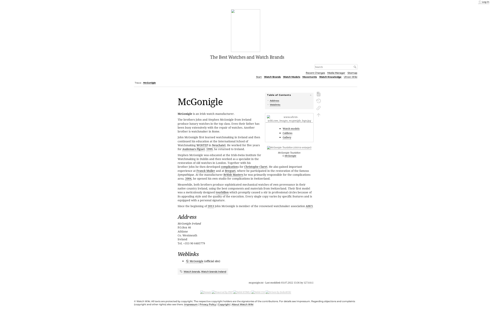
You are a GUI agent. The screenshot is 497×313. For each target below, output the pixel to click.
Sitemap (352, 72)
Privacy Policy (208, 304)
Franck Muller (205, 171)
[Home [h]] (245, 30)
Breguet (230, 171)
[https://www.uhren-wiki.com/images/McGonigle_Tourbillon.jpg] (289, 148)
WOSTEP (202, 145)
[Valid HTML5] (242, 292)
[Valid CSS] (258, 292)
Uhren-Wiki (350, 76)
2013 (211, 206)
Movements (309, 76)
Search (355, 67)
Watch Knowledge (330, 76)
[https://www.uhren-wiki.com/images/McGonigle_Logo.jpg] (289, 121)
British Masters (233, 174)
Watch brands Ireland (213, 271)
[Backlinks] (318, 107)
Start (259, 76)
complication (229, 167)
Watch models (291, 128)
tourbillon (222, 192)
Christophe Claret (255, 167)
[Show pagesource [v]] (318, 93)
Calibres (287, 133)
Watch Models (291, 76)
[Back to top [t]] (318, 114)
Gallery (287, 137)
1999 (209, 149)
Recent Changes (315, 72)
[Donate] (205, 292)
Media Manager (336, 72)
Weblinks (275, 104)
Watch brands (192, 271)
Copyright (224, 304)
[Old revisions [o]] (318, 100)
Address (274, 100)
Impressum (191, 304)
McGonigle (149, 82)
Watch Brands (272, 76)
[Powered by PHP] (222, 292)
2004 (188, 178)
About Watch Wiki (242, 304)
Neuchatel (218, 145)
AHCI (309, 206)
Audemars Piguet (193, 149)
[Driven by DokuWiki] (278, 292)
